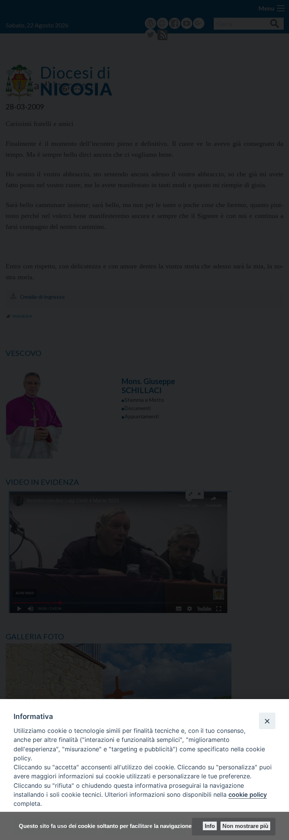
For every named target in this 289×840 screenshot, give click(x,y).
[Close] (267, 721)
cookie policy (247, 794)
